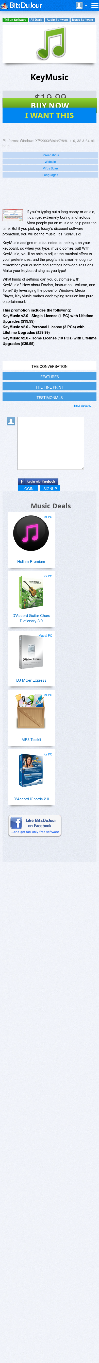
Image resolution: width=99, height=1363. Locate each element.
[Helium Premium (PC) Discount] (31, 531)
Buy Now (50, 105)
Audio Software (57, 20)
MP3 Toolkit (31, 739)
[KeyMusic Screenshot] (13, 215)
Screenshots (50, 155)
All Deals (36, 20)
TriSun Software (15, 20)
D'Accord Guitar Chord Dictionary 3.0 (31, 618)
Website (50, 161)
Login (28, 488)
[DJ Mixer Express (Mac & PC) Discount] (31, 649)
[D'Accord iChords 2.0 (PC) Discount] (31, 768)
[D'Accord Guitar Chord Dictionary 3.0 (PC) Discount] (31, 590)
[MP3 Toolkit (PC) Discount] (31, 709)
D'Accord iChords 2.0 (31, 798)
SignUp (50, 488)
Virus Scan (50, 168)
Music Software (82, 20)
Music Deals (51, 505)
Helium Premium (31, 561)
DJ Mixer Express (31, 680)
